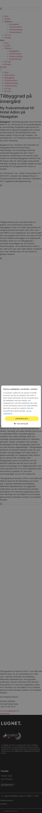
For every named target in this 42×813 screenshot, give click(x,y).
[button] (21, 424)
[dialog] (21, 406)
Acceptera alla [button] (21, 418)
